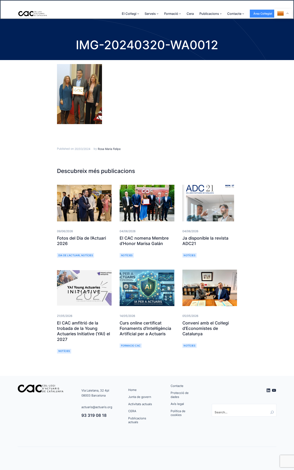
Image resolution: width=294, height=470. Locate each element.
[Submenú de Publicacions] (221, 14)
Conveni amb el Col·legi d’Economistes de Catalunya (205, 328)
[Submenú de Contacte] (243, 14)
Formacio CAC (130, 345)
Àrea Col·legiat (262, 13)
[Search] (272, 412)
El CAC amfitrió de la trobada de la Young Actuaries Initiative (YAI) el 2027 (83, 331)
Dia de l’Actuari (69, 255)
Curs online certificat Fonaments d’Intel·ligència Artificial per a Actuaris (145, 328)
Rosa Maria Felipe (109, 149)
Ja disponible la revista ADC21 (205, 241)
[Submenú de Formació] (180, 14)
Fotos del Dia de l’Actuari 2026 (81, 241)
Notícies (87, 255)
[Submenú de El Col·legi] (138, 14)
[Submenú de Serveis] (158, 14)
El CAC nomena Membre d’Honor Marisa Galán (144, 241)
